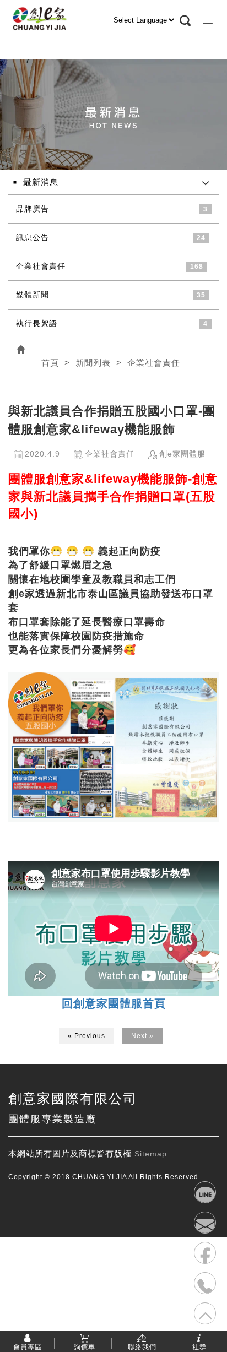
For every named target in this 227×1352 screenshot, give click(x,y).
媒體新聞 (32, 294)
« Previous (86, 1036)
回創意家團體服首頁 (114, 1003)
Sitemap (150, 1153)
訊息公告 (32, 237)
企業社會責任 (41, 266)
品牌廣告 (32, 208)
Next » (142, 1036)
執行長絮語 (36, 323)
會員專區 (27, 1346)
